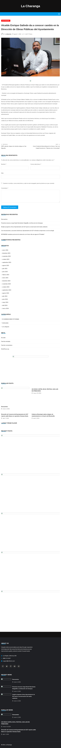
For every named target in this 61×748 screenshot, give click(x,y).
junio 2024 (5, 299)
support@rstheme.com (9, 661)
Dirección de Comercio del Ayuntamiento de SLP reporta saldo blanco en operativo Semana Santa (14, 415)
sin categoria (5, 326)
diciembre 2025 (6, 253)
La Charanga (30, 6)
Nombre (3, 164)
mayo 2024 (5, 302)
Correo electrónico (35, 164)
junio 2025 (5, 271)
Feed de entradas (5, 341)
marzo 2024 (5, 308)
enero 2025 (5, 277)
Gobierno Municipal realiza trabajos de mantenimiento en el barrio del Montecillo (43, 415)
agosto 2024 (5, 293)
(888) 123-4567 (7, 658)
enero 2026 (5, 250)
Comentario (4, 188)
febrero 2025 (5, 274)
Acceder (3, 337)
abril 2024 (4, 305)
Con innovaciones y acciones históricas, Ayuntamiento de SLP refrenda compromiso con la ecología (27, 230)
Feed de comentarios (6, 345)
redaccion (8, 34)
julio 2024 (4, 296)
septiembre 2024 (6, 290)
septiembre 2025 (6, 262)
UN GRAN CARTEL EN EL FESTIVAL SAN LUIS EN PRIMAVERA (45, 390)
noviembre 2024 (6, 284)
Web (2, 173)
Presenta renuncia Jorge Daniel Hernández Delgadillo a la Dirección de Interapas (22, 223)
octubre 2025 (5, 259)
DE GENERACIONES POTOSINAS (10, 319)
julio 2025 (4, 268)
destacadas (5, 20)
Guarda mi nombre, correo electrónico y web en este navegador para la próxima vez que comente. (28, 183)
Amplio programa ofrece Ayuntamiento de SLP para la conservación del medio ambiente (24, 227)
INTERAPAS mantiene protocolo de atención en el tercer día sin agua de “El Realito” (22, 234)
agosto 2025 (5, 265)
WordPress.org (5, 349)
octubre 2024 (5, 287)
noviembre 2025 (6, 256)
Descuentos (4, 219)
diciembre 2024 (6, 281)
